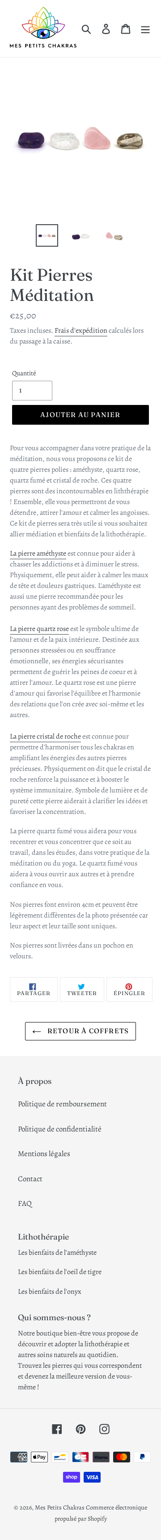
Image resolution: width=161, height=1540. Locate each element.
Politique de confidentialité (60, 1129)
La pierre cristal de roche (45, 736)
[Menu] (145, 28)
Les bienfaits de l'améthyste (57, 1252)
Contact (30, 1179)
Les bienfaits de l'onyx (49, 1291)
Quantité (24, 373)
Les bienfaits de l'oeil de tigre (60, 1272)
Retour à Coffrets (87, 1031)
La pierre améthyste (38, 553)
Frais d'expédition (81, 330)
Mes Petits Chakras (60, 1507)
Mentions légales (44, 1153)
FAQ (25, 1203)
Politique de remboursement (62, 1104)
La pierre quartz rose (39, 629)
